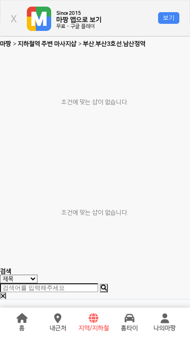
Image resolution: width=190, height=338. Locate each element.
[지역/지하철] (94, 319)
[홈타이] (129, 319)
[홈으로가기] (22, 319)
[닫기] (3, 296)
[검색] (104, 288)
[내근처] (58, 319)
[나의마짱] (165, 319)
